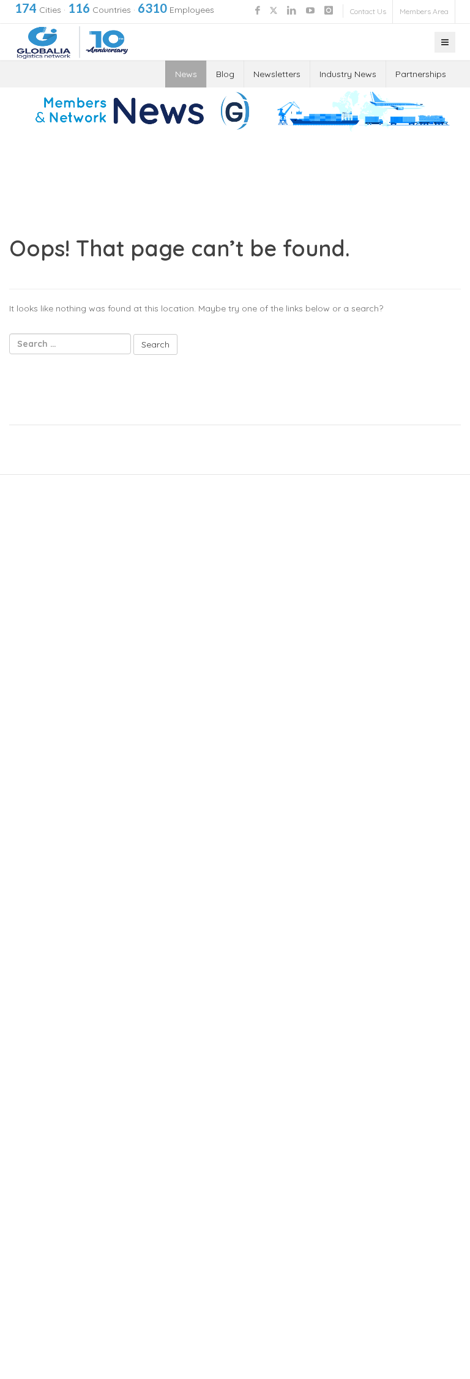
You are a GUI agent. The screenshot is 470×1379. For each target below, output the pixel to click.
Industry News (347, 74)
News (186, 74)
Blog (225, 74)
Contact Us (368, 11)
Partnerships (420, 74)
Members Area (424, 11)
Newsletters (276, 74)
